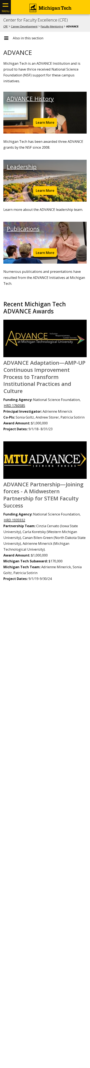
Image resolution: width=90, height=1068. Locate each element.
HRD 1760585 (14, 405)
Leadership (22, 167)
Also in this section (28, 38)
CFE (5, 26)
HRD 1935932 (14, 520)
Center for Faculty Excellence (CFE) (35, 20)
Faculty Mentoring (52, 26)
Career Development (24, 26)
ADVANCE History (30, 99)
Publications (23, 229)
